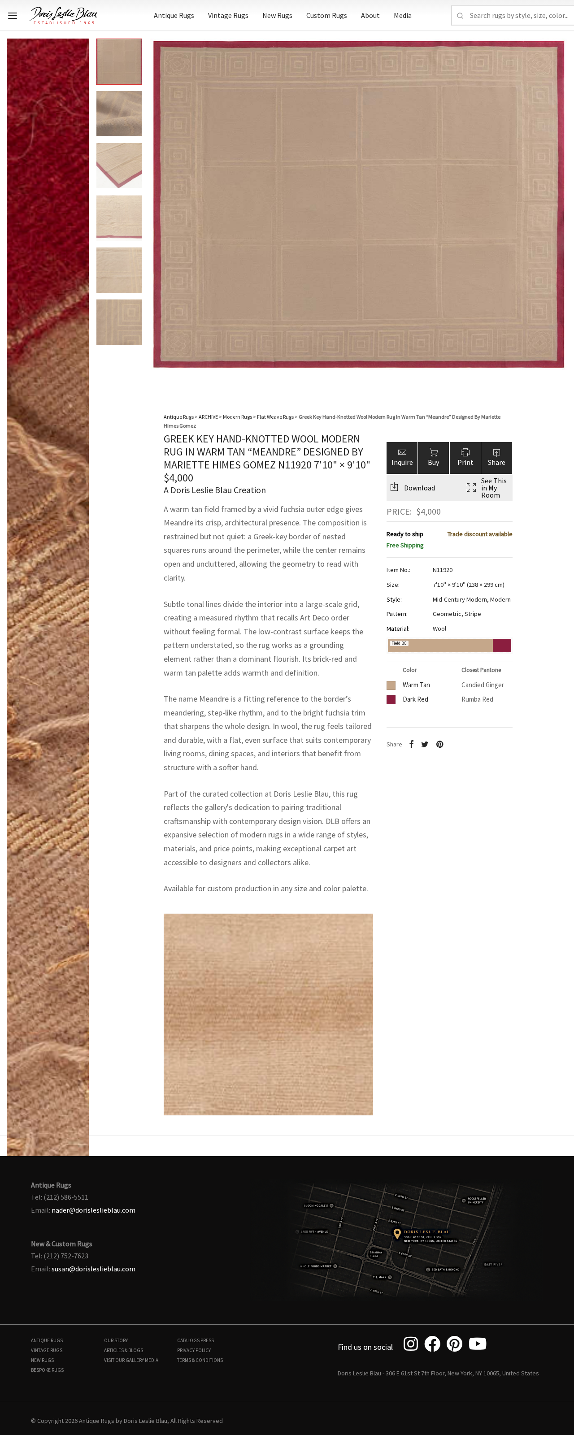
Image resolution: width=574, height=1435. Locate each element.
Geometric (447, 614)
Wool (439, 628)
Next (558, 211)
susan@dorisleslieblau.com (93, 1268)
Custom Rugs (326, 15)
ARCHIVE (208, 416)
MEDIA (151, 1360)
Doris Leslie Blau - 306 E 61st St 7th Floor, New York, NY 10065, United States (438, 1373)
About (370, 15)
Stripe (473, 614)
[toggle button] (12, 16)
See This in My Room (494, 488)
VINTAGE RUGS (46, 1350)
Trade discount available (480, 534)
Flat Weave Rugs (275, 416)
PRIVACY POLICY (194, 1350)
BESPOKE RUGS (47, 1370)
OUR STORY (116, 1340)
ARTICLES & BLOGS (123, 1350)
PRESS (207, 1340)
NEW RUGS (42, 1360)
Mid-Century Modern (460, 599)
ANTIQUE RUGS (47, 1340)
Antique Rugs (174, 15)
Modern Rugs (237, 416)
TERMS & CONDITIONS (200, 1360)
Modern (500, 599)
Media (403, 15)
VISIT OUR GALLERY (124, 1360)
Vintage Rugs (228, 15)
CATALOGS (188, 1340)
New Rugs (277, 15)
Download (419, 488)
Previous (16, 211)
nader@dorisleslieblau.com (93, 1209)
